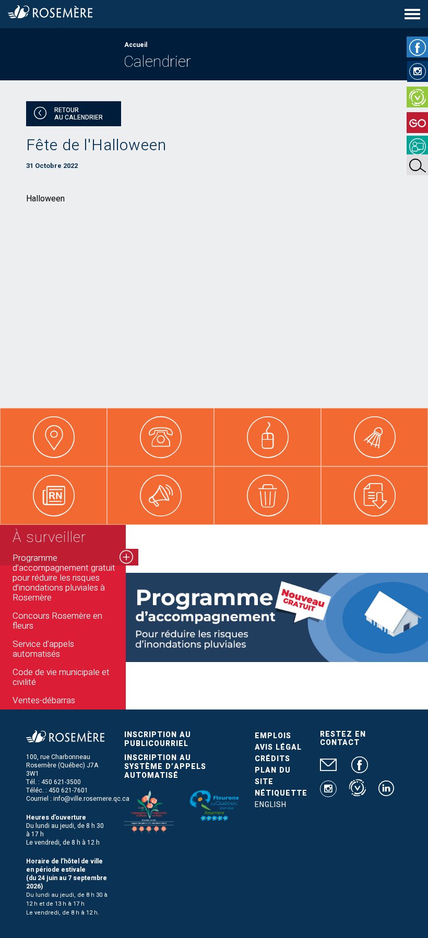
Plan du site (273, 776)
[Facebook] (417, 47)
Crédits (272, 758)
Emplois (273, 735)
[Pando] (417, 146)
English (271, 804)
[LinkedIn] (386, 792)
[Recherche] (417, 164)
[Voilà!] (417, 97)
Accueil (135, 45)
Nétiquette (281, 793)
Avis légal (278, 747)
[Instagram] (417, 71)
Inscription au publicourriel (157, 739)
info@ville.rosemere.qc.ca (91, 798)
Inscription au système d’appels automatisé (165, 766)
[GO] (417, 122)
